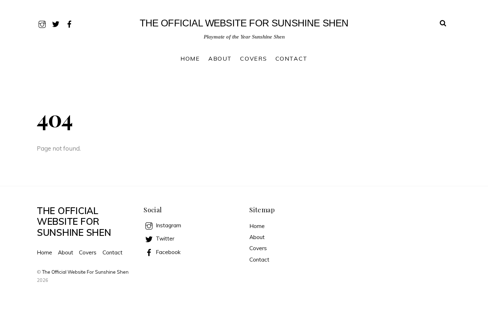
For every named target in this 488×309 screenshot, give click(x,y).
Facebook (167, 252)
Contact (291, 58)
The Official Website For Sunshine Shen (85, 272)
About (220, 58)
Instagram (167, 225)
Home (190, 58)
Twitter (164, 238)
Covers (253, 58)
